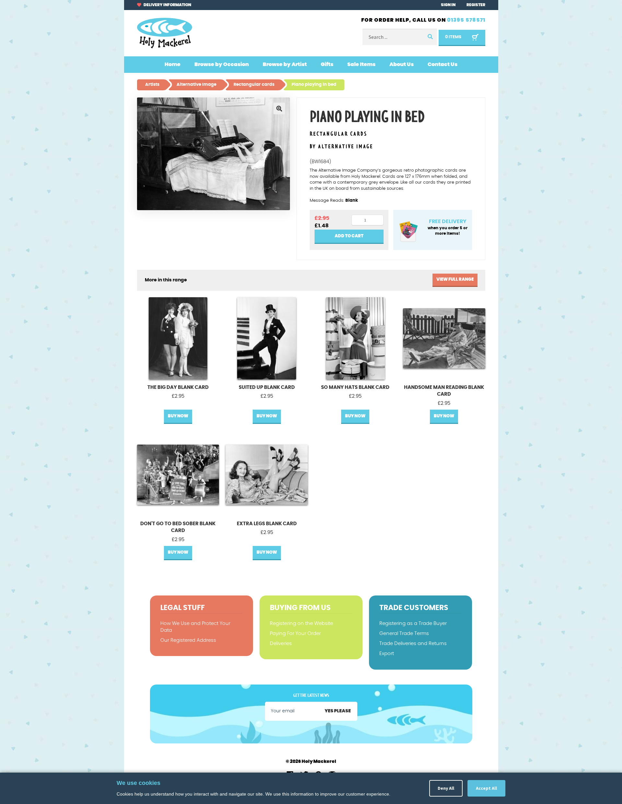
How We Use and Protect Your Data (195, 627)
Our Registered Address (188, 640)
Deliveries (281, 643)
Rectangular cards (338, 134)
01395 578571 (466, 20)
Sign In (448, 5)
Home (172, 64)
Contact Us (442, 64)
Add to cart (349, 236)
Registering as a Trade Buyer (413, 623)
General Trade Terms (404, 633)
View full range (455, 279)
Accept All (486, 788)
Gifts (327, 64)
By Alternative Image (341, 146)
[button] (279, 108)
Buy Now (178, 416)
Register (475, 5)
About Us (401, 64)
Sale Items (361, 64)
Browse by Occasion (221, 64)
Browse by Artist (285, 64)
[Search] (430, 37)
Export (386, 653)
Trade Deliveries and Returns (413, 643)
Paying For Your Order (295, 633)
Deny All (446, 788)
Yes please (338, 711)
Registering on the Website (301, 623)
